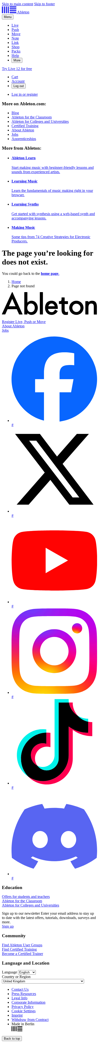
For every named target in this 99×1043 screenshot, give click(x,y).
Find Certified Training (19, 949)
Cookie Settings (24, 1011)
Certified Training (25, 126)
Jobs (15, 134)
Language (9, 972)
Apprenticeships (24, 139)
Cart (15, 77)
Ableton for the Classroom (32, 117)
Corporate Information (28, 1002)
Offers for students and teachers (26, 897)
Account (18, 81)
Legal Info (19, 998)
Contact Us (20, 989)
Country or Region (16, 977)
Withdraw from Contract (30, 1020)
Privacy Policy (23, 1007)
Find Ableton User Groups (22, 945)
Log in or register (25, 94)
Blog (15, 113)
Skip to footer (44, 4)
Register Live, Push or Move (24, 322)
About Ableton (23, 130)
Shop (15, 47)
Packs (16, 51)
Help (15, 55)
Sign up (8, 926)
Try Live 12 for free (17, 69)
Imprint (17, 1015)
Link (15, 43)
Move (16, 34)
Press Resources (24, 994)
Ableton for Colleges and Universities (40, 121)
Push (15, 30)
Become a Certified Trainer (22, 954)
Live (15, 25)
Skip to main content (17, 4)
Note (15, 38)
